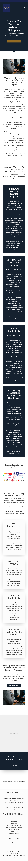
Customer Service (14, 831)
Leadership (14, 821)
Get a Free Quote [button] (14, 685)
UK (12, 855)
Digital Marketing (14, 823)
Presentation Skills (14, 829)
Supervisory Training (14, 833)
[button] (24, 8)
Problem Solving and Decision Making (14, 827)
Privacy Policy (14, 844)
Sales (14, 819)
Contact (14, 842)
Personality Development (14, 825)
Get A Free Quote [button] (14, 41)
